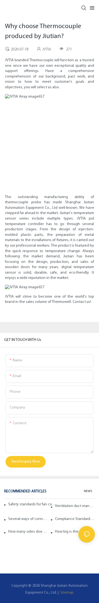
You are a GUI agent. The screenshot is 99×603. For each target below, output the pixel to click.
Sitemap (66, 593)
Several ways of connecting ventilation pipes (28, 519)
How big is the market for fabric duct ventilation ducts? (75, 532)
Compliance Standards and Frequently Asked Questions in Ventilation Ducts (75, 519)
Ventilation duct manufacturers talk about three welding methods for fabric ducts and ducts (75, 506)
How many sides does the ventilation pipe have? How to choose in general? (28, 532)
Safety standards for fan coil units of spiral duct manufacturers (32, 504)
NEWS (88, 491)
